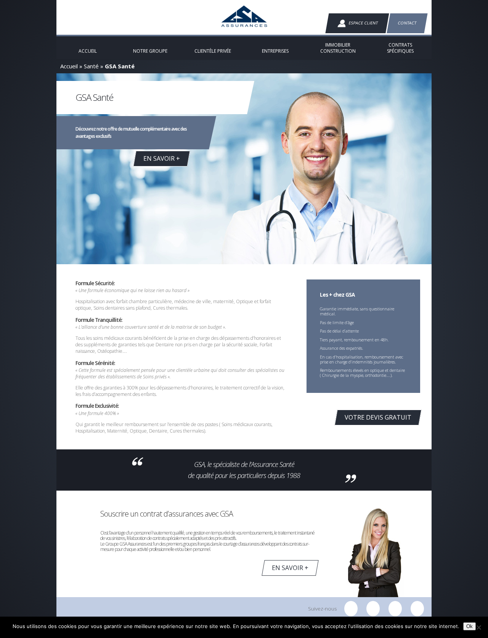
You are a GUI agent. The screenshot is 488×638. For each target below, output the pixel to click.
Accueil (69, 66)
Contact (407, 23)
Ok (469, 626)
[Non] (478, 627)
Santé (91, 66)
